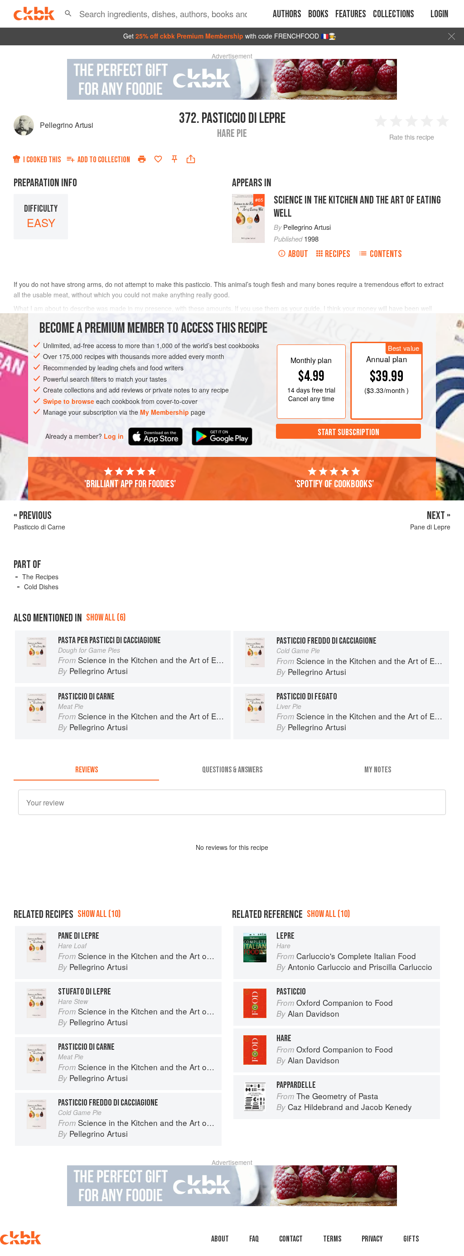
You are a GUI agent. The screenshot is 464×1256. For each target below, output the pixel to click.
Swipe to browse (68, 401)
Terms (332, 1239)
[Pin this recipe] (174, 159)
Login (439, 14)
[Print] (142, 159)
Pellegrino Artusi (66, 125)
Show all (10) (99, 914)
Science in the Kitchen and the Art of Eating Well (357, 207)
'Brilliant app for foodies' (130, 484)
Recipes (337, 254)
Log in (114, 436)
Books (318, 14)
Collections (393, 14)
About (298, 254)
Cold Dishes (41, 586)
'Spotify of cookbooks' (334, 484)
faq (254, 1239)
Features (350, 14)
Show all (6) (106, 617)
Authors (287, 14)
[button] (68, 13)
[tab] (86, 770)
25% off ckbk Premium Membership (189, 35)
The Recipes (40, 576)
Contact (291, 1239)
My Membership (164, 412)
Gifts (411, 1239)
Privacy (372, 1239)
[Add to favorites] (158, 159)
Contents (386, 254)
